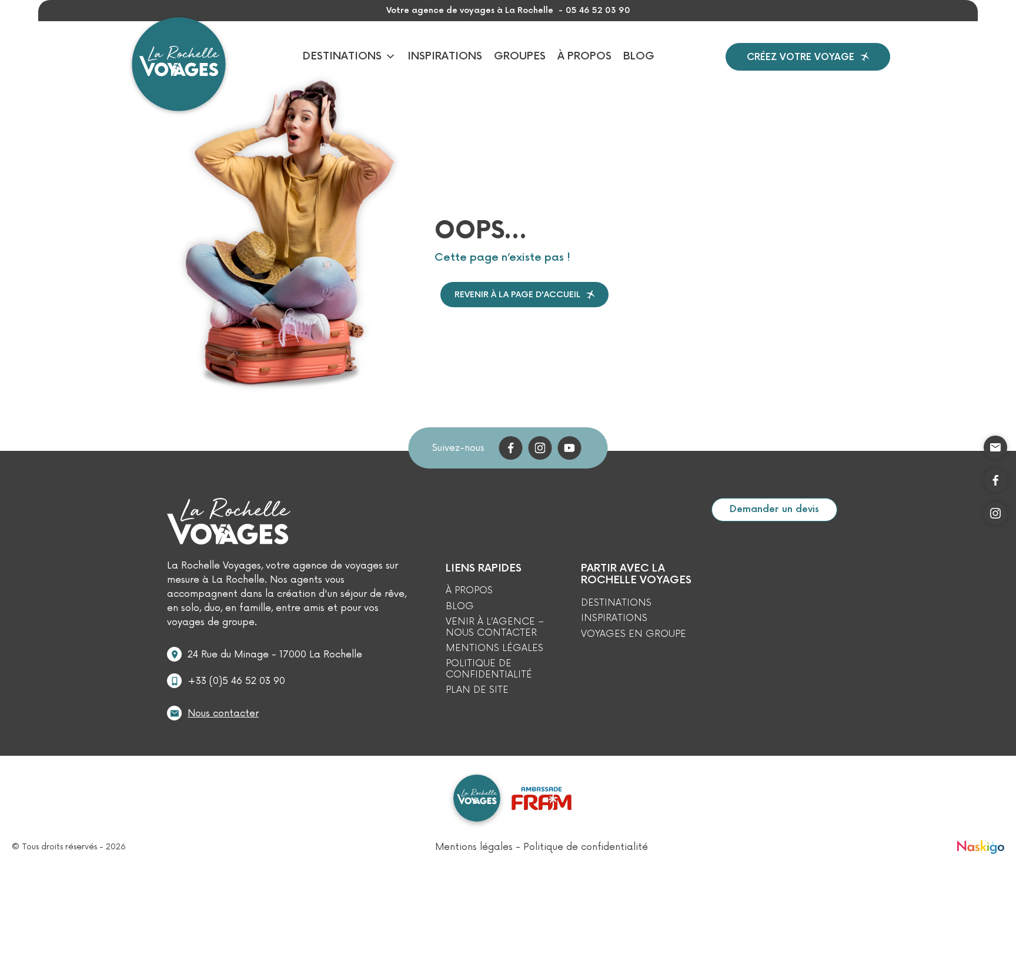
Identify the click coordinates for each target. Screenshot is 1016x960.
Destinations (342, 56)
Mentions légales (494, 648)
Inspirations (444, 56)
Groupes (520, 56)
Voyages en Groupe (633, 634)
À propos (584, 56)
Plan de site (477, 690)
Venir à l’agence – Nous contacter (495, 627)
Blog (638, 56)
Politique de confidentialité (489, 669)
